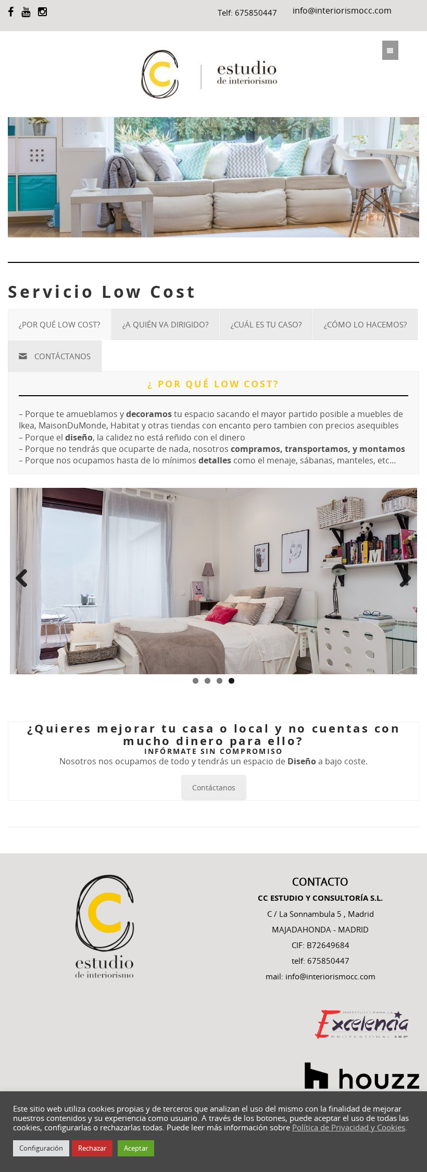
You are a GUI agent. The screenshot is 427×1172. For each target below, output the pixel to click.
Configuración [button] (41, 1148)
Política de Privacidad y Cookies (348, 1127)
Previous (25, 579)
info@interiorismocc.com (342, 10)
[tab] (59, 324)
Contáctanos (213, 787)
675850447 (256, 12)
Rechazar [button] (92, 1148)
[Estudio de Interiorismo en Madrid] (214, 74)
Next (401, 579)
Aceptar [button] (136, 1148)
